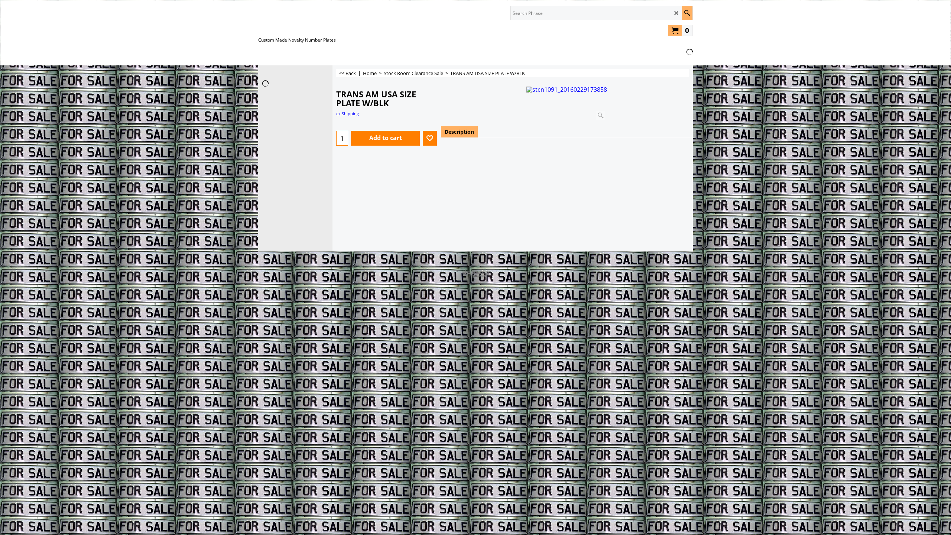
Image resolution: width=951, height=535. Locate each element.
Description (459, 131)
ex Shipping (347, 113)
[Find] (687, 13)
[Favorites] (430, 138)
